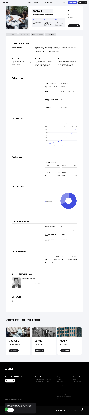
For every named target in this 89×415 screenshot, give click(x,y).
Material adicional (50, 34)
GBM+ (47, 383)
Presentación (72, 10)
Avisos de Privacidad (61, 383)
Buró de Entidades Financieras (62, 390)
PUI (57, 398)
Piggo (47, 388)
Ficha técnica (72, 14)
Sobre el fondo (24, 34)
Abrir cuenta (81, 2)
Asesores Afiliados (56, 3)
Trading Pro (48, 379)
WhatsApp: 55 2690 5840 (39, 381)
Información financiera (77, 381)
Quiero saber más (13, 350)
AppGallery (81, 410)
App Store (75, 410)
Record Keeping (49, 385)
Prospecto (71, 17)
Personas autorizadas (77, 385)
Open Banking (76, 387)
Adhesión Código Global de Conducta (64, 396)
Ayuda (64, 2)
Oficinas (74, 379)
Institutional (36, 2)
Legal (59, 377)
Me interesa (9, 380)
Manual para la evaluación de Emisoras (64, 394)
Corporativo (77, 377)
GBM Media (42, 3)
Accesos (49, 377)
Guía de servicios (60, 381)
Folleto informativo (76, 383)
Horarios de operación (37, 34)
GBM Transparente (60, 392)
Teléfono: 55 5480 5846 (39, 379)
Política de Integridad (61, 385)
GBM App (48, 381)
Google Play (69, 410)
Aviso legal (59, 379)
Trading (29, 2)
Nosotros (49, 2)
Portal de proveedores (50, 387)
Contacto (38, 377)
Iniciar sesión (72, 2)
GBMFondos (59, 388)
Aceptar (10, 410)
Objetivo (12, 34)
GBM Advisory (12, 3)
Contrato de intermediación (62, 387)
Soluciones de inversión (20, 3)
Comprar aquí (73, 25)
